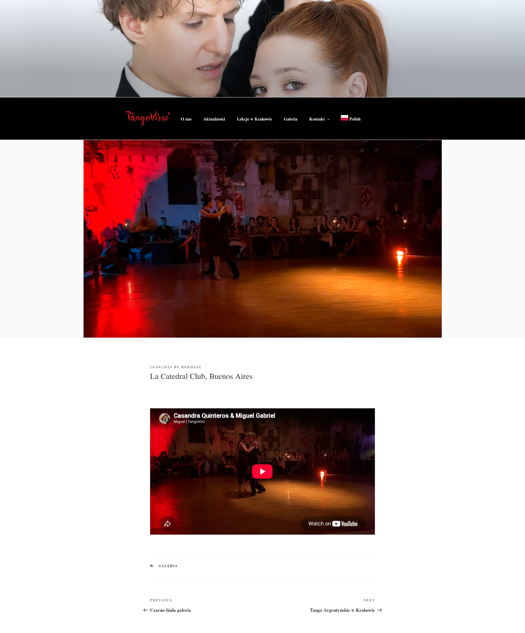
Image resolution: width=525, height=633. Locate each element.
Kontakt (317, 119)
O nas (186, 119)
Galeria (290, 119)
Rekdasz (191, 367)
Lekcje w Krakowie (254, 119)
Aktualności (214, 119)
